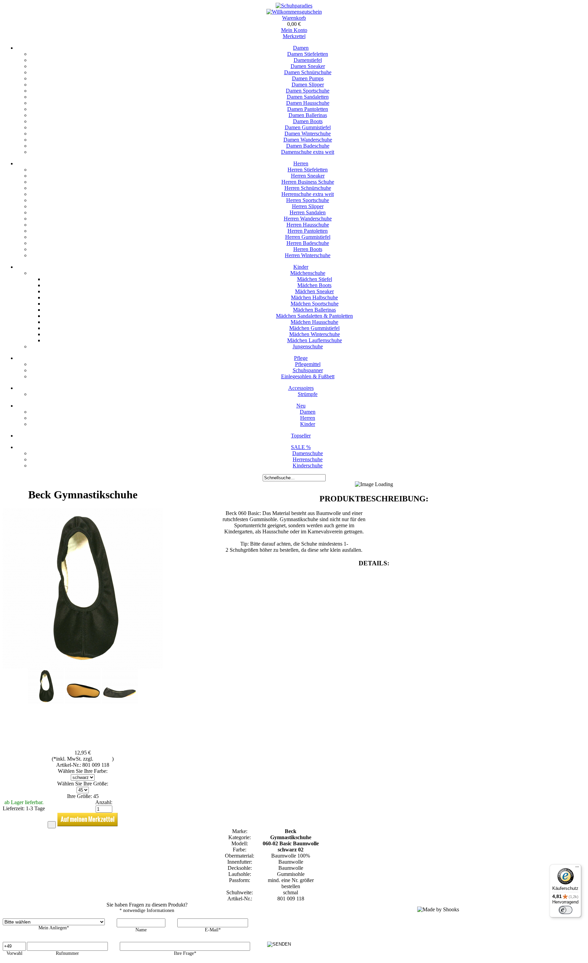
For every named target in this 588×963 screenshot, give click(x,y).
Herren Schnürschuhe (307, 188)
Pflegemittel (308, 364)
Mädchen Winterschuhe (314, 334)
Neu (301, 406)
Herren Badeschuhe (308, 243)
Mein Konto (294, 30)
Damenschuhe (307, 453)
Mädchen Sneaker (314, 291)
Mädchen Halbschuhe (314, 297)
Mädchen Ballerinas (314, 310)
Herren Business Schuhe (307, 182)
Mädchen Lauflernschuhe (314, 340)
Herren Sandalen (308, 212)
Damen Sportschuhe (307, 91)
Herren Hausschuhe (308, 225)
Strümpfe (307, 394)
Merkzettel (294, 36)
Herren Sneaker (308, 176)
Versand (103, 759)
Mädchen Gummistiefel (314, 328)
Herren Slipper (308, 206)
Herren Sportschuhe (307, 200)
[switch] (565, 910)
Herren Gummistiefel (307, 237)
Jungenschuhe (308, 346)
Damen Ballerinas (308, 115)
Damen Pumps (308, 78)
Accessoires (301, 388)
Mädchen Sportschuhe (315, 303)
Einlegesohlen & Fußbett (307, 376)
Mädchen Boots (314, 285)
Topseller (301, 435)
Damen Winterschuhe (307, 133)
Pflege (301, 358)
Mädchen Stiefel (314, 279)
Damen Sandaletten (308, 97)
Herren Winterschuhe (307, 255)
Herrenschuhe (308, 459)
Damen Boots (308, 121)
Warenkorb (294, 18)
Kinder (300, 267)
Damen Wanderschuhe (307, 140)
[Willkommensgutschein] (294, 12)
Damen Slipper (308, 84)
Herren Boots (307, 249)
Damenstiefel (308, 60)
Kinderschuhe (308, 465)
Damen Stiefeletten (307, 54)
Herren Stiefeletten (308, 169)
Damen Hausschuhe (307, 103)
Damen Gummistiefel (308, 127)
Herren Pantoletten (308, 231)
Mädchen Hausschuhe (314, 322)
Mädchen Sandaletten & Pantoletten (314, 316)
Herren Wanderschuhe (308, 218)
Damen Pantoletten (307, 109)
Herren (300, 163)
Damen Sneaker (308, 66)
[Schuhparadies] (294, 6)
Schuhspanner (308, 370)
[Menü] (577, 868)
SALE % (301, 447)
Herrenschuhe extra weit (307, 194)
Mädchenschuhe (307, 273)
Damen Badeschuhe (307, 146)
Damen (301, 48)
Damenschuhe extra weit (307, 152)
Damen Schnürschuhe (307, 72)
